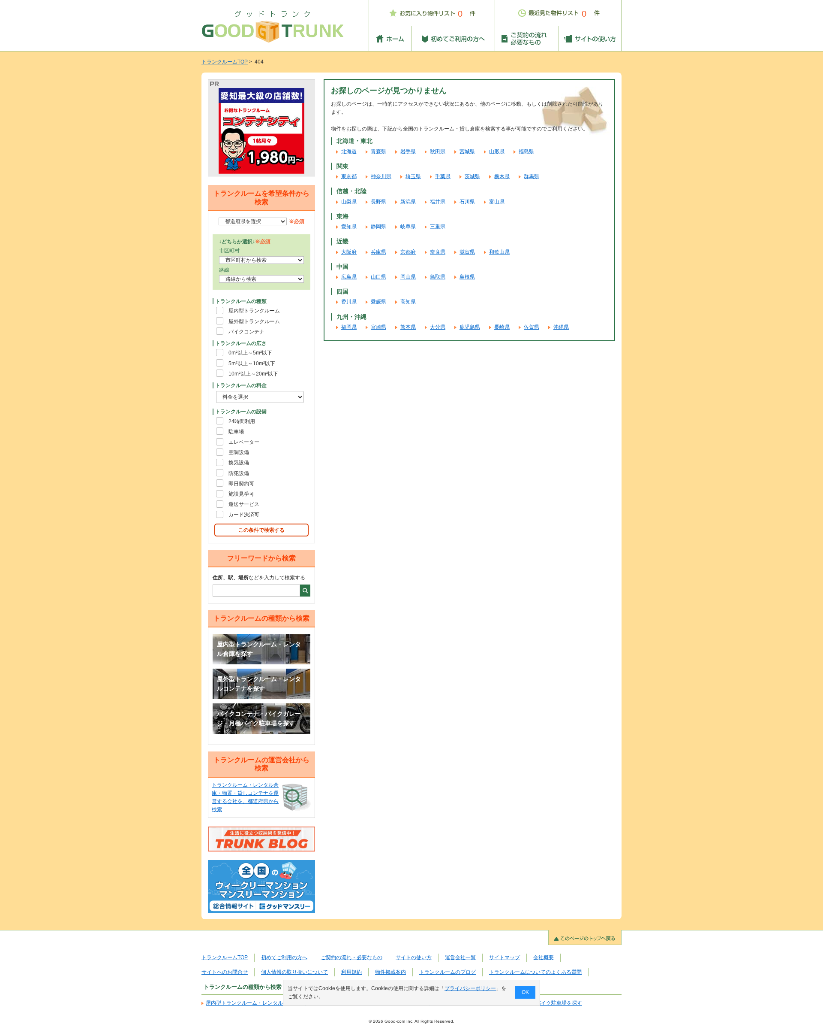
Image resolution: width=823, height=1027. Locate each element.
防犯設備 (238, 473)
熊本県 (408, 327)
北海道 (349, 151)
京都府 (408, 252)
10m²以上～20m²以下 (253, 374)
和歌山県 (499, 252)
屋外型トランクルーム (254, 321)
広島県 (349, 277)
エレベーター (243, 442)
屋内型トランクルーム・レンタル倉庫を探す (259, 649)
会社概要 (543, 957)
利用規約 (351, 972)
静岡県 (378, 227)
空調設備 (238, 452)
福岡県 (349, 327)
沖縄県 (561, 327)
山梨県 (349, 202)
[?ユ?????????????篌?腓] (261, 131)
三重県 (437, 227)
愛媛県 (378, 302)
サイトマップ (504, 957)
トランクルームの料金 (241, 385)
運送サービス (243, 504)
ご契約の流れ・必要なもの (351, 957)
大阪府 (349, 252)
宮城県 (467, 151)
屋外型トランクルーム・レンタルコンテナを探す (259, 684)
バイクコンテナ (246, 332)
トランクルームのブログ (447, 972)
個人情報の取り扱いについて (294, 972)
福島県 (526, 151)
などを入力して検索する (259, 578)
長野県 (378, 202)
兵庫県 (378, 252)
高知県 (408, 302)
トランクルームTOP (224, 62)
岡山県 (408, 277)
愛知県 (349, 227)
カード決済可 (243, 515)
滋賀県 (467, 252)
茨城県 (472, 176)
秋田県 (437, 151)
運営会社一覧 (460, 957)
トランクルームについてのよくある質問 (535, 972)
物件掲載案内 (390, 972)
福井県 (437, 202)
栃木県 (502, 176)
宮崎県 (378, 327)
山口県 (378, 277)
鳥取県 (437, 277)
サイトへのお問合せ (224, 972)
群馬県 (531, 176)
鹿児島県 (470, 327)
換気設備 (238, 463)
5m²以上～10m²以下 (251, 364)
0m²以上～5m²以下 (250, 353)
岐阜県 (408, 227)
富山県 (497, 202)
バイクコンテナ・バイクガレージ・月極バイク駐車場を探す (259, 718)
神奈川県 (381, 176)
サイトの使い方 (414, 957)
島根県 (467, 277)
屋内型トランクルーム (254, 311)
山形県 (497, 151)
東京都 (349, 176)
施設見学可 (241, 494)
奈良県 (437, 252)
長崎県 (502, 327)
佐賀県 (531, 327)
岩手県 (408, 151)
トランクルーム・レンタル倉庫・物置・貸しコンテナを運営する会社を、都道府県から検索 (245, 797)
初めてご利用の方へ (284, 957)
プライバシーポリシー (470, 988)
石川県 (467, 202)
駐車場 (236, 432)
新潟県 (408, 202)
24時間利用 (241, 421)
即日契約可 (241, 484)
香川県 (349, 302)
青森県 (378, 151)
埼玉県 (413, 176)
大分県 (437, 327)
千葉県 (443, 176)
